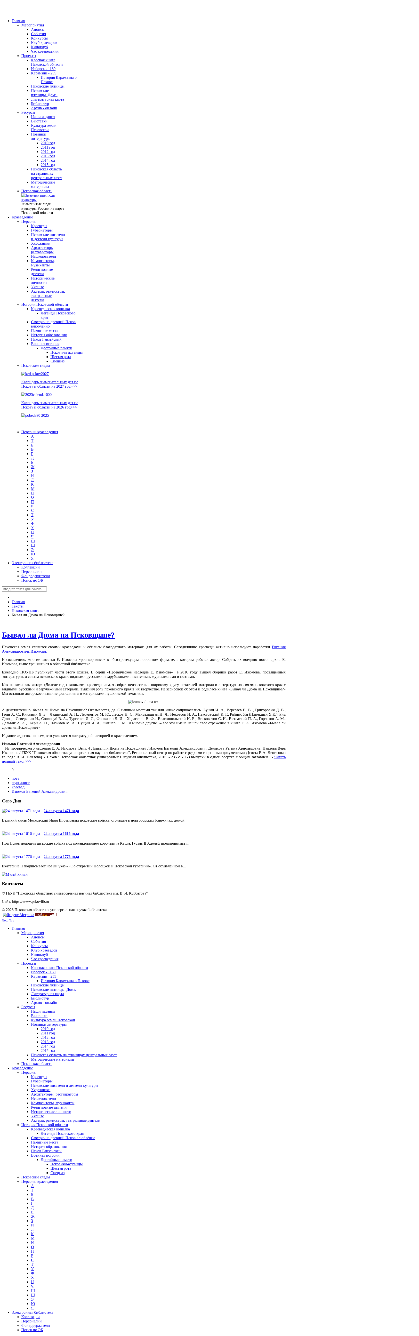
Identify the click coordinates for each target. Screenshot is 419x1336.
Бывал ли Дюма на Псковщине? (58, 635)
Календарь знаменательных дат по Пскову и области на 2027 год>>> (49, 384)
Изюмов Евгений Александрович (39, 791)
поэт (15, 778)
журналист (21, 783)
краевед (18, 787)
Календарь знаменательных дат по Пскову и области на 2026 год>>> (49, 405)
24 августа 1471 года (61, 811)
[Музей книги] (15, 874)
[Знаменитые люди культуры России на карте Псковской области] (43, 200)
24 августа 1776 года (61, 857)
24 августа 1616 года (61, 834)
